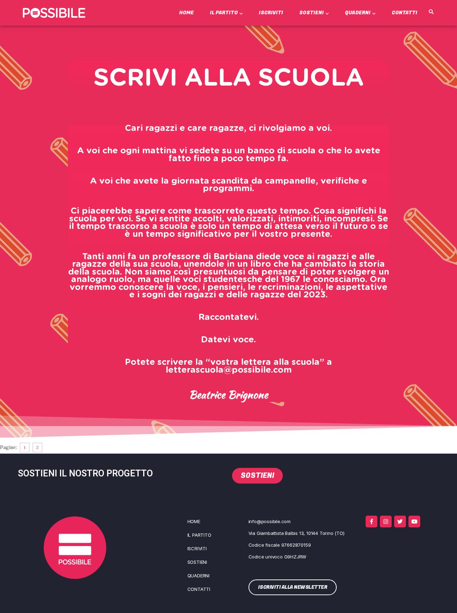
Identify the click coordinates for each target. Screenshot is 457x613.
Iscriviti (271, 12)
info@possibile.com (269, 521)
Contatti (404, 12)
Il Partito (224, 12)
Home (186, 12)
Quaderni (358, 12)
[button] (431, 12)
